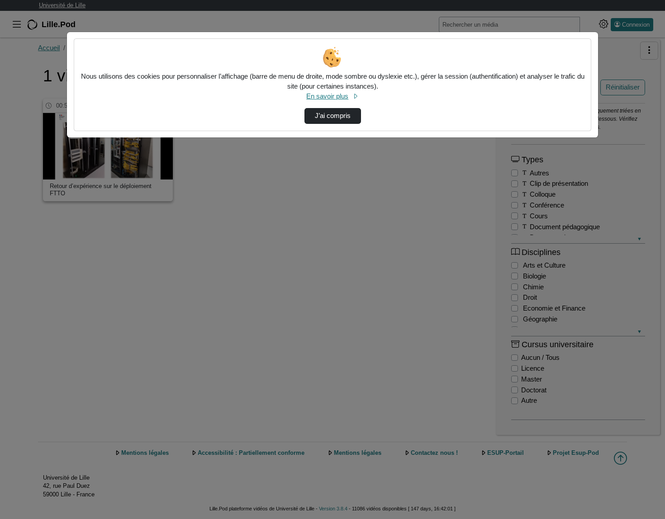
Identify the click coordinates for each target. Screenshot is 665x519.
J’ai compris (333, 115)
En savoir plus (327, 96)
